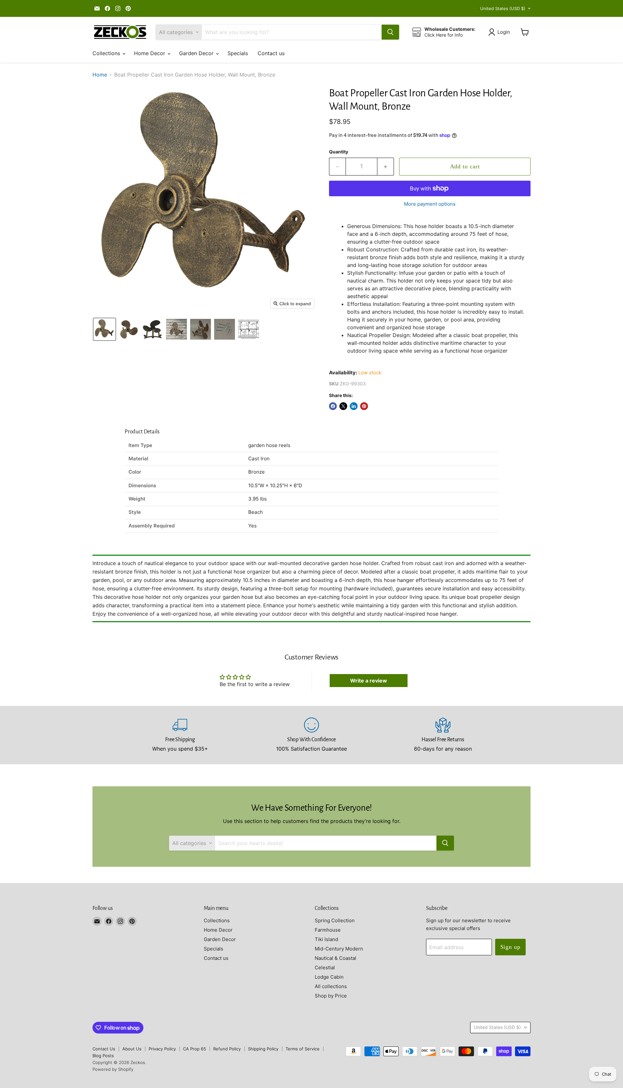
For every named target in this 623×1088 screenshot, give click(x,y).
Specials (237, 53)
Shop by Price (331, 996)
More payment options (430, 204)
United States (502, 8)
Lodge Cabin (329, 977)
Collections (107, 53)
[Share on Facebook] (333, 406)
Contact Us (103, 1048)
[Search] (390, 32)
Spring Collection (335, 920)
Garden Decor (197, 53)
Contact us (271, 53)
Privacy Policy (162, 1048)
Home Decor (150, 53)
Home (99, 75)
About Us (131, 1048)
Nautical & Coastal (335, 958)
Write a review (368, 680)
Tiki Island (326, 939)
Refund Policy (227, 1048)
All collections (331, 986)
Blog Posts (103, 1055)
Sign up (510, 947)
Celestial (325, 967)
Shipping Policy (263, 1048)
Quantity (338, 151)
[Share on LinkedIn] (354, 406)
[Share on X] (343, 406)
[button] (500, 32)
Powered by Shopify (112, 1069)
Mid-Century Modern (339, 949)
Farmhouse (328, 930)
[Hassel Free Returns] (443, 735)
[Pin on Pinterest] (364, 406)
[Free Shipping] (180, 735)
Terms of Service (303, 1048)
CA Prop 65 (194, 1048)
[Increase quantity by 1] (385, 166)
